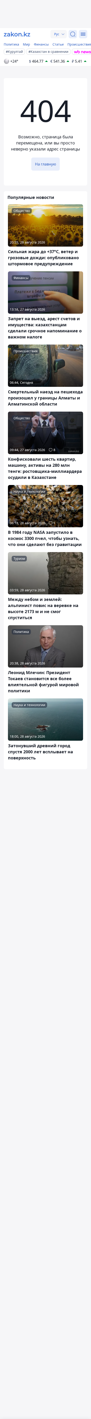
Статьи (58, 44)
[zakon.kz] (17, 34)
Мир (26, 44)
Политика (11, 44)
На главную (45, 164)
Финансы (41, 44)
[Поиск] (73, 34)
